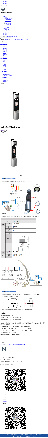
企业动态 (7, 29)
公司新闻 (5, 28)
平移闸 (4, 64)
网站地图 (28, 436)
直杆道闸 (11, 36)
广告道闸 (5, 50)
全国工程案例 (8, 21)
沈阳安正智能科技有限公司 (12, 434)
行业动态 (7, 30)
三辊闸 (4, 63)
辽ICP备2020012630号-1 (17, 436)
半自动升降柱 (5, 80)
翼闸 (4, 61)
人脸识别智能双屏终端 (7, 75)
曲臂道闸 (15, 36)
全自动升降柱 (5, 81)
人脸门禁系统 (8, 26)
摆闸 (4, 60)
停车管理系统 (8, 23)
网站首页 (5, 16)
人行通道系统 (8, 24)
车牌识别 (5, 54)
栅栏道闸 (18, 36)
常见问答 (7, 32)
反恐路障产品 (8, 27)
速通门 (4, 65)
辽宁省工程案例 (8, 19)
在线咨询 (2, 130)
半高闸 (4, 67)
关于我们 (5, 1)
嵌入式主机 (5, 55)
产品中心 (5, 22)
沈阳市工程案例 (8, 18)
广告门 (4, 69)
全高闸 (4, 66)
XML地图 (34, 436)
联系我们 (5, 3)
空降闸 (7, 36)
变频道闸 (5, 51)
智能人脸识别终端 (24, 39)
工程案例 (5, 17)
